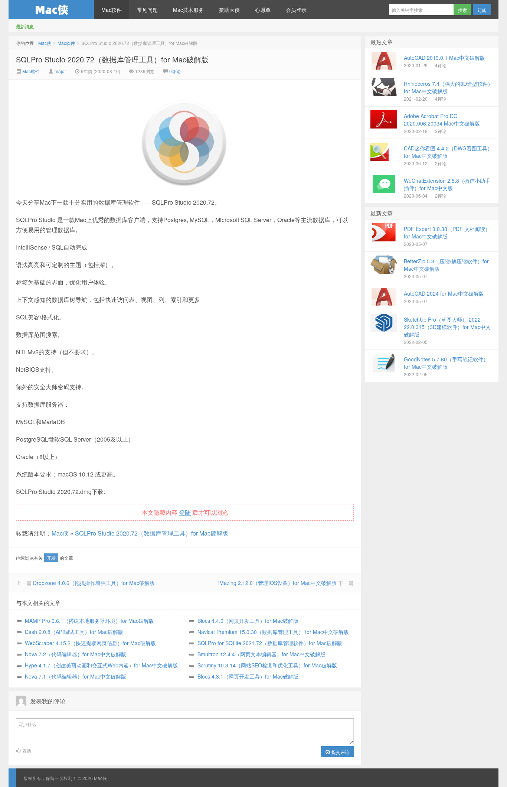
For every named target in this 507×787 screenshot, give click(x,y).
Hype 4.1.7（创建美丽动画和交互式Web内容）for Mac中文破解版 (101, 665)
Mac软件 (111, 9)
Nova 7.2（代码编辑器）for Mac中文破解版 (75, 654)
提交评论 (339, 752)
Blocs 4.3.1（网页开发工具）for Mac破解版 (247, 676)
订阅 (482, 10)
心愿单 (263, 9)
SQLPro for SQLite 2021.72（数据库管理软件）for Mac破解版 (269, 643)
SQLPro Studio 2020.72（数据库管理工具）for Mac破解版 (112, 59)
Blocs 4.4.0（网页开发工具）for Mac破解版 (247, 620)
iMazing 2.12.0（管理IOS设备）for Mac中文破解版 (277, 582)
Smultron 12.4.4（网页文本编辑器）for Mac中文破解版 (261, 654)
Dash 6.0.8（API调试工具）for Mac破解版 (74, 631)
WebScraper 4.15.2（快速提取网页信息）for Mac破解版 (90, 643)
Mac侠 (51, 9)
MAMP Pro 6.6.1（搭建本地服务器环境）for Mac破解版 (89, 620)
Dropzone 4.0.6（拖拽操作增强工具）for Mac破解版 (94, 582)
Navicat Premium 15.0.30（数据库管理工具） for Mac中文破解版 (273, 631)
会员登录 (296, 9)
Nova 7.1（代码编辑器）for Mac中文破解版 (75, 676)
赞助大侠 (229, 9)
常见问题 (147, 9)
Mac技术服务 (188, 9)
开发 (51, 558)
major (60, 71)
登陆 (185, 512)
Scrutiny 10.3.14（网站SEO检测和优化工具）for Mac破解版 (267, 665)
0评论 (175, 71)
